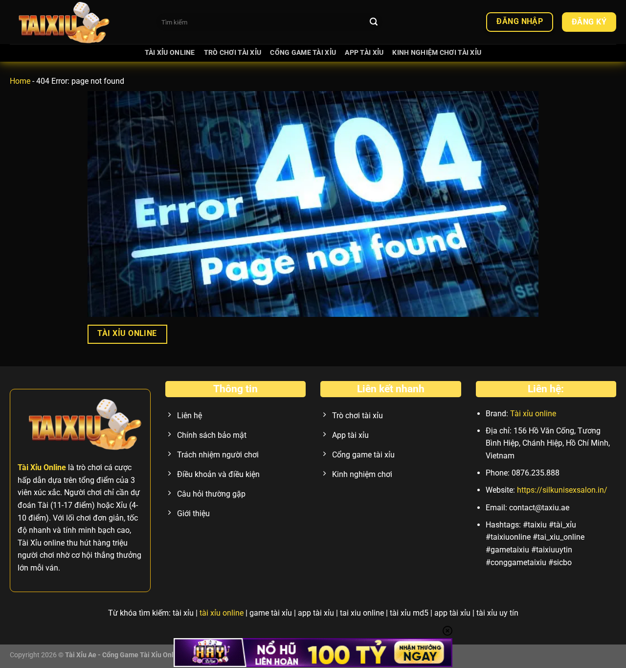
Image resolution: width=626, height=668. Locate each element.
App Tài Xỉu (364, 52)
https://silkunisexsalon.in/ (562, 490)
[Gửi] (373, 22)
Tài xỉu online (533, 413)
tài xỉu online (222, 613)
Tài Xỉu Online (170, 52)
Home (20, 81)
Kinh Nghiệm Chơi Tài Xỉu (436, 52)
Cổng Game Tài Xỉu (303, 52)
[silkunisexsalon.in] (75, 22)
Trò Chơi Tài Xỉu (233, 52)
